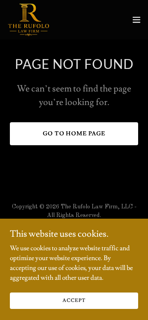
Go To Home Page (74, 133)
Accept (73, 300)
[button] (136, 19)
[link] (29, 19)
